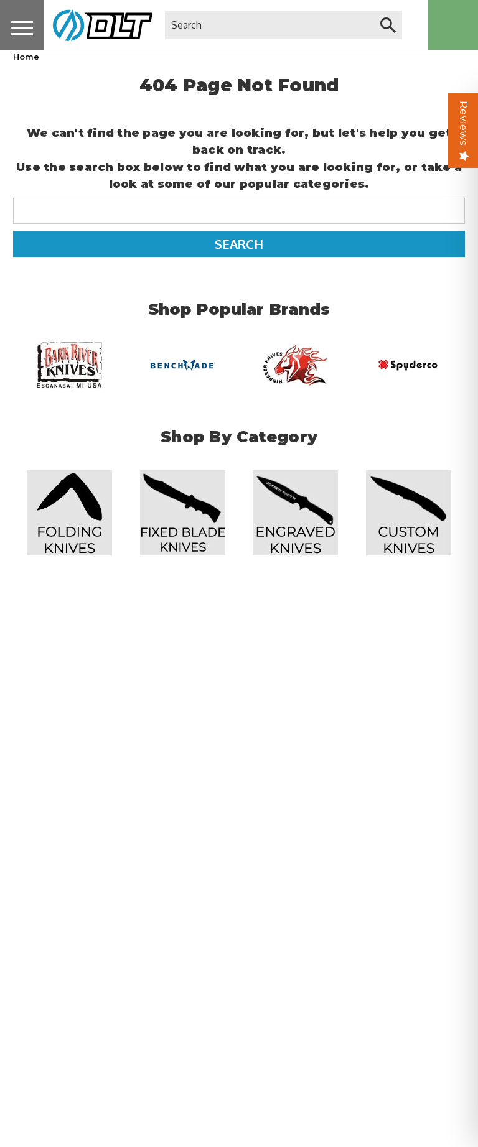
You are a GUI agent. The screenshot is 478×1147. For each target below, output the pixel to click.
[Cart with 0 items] (453, 25)
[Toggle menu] (21, 28)
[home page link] (98, 25)
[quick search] (388, 25)
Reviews (463, 123)
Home (26, 57)
